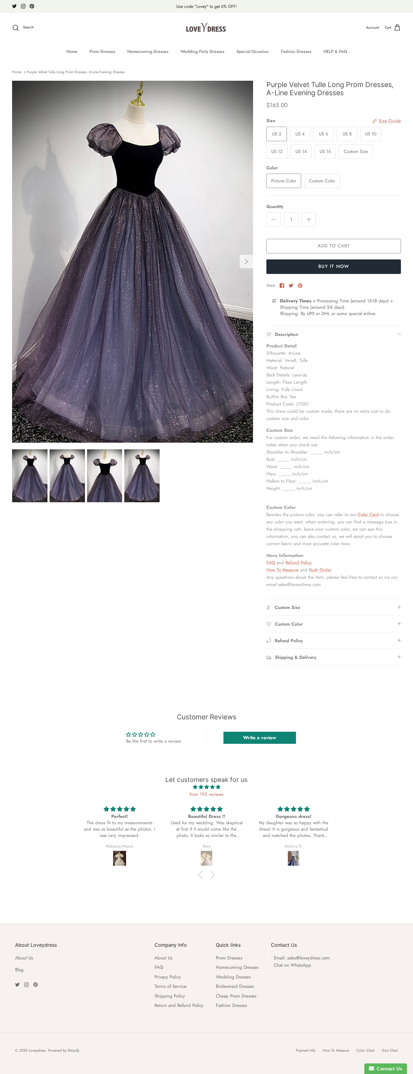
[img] (206, 787)
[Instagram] (23, 6)
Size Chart (390, 1050)
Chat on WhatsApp (292, 965)
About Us (24, 958)
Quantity (274, 206)
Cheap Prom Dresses (236, 996)
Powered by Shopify (63, 1050)
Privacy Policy (167, 977)
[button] (202, 875)
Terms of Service (170, 986)
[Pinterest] (32, 6)
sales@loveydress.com (308, 958)
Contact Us (388, 1068)
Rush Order (320, 570)
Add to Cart (334, 245)
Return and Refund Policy (178, 1005)
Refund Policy (298, 562)
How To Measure (282, 570)
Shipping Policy (169, 996)
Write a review (259, 737)
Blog (19, 969)
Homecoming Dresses (147, 51)
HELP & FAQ (335, 51)
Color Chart (365, 1050)
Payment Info (306, 1050)
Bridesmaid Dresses (235, 986)
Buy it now (333, 266)
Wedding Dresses (233, 977)
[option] (132, 262)
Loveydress (37, 1050)
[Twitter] (14, 6)
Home (71, 51)
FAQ (270, 562)
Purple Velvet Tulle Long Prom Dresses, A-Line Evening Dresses (76, 72)
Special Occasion (252, 51)
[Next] (246, 261)
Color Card (368, 514)
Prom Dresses (102, 51)
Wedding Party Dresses (202, 51)
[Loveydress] (206, 28)
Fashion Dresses (296, 51)
